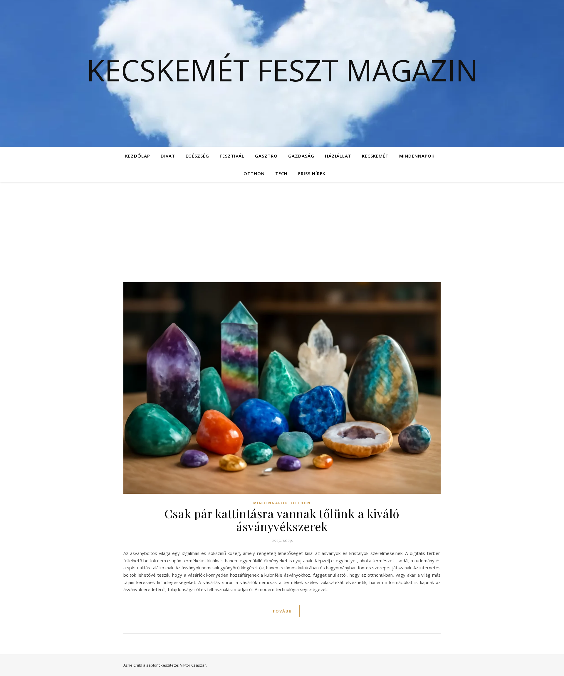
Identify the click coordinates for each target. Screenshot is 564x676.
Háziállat (338, 156)
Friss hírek (311, 173)
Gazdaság (301, 156)
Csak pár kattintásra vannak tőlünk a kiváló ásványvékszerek (282, 520)
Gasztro (266, 156)
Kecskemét (375, 156)
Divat (168, 156)
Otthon (254, 173)
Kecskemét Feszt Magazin (282, 70)
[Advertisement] (282, 226)
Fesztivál (232, 156)
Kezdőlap (137, 156)
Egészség (197, 156)
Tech (281, 173)
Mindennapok (416, 156)
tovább (282, 611)
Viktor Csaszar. (193, 665)
